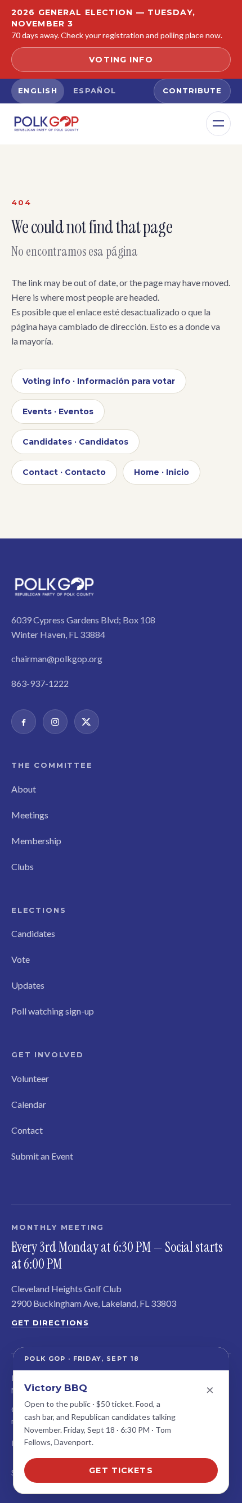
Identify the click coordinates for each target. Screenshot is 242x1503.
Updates (27, 985)
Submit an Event (42, 1156)
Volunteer (30, 1078)
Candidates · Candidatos (75, 442)
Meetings (29, 814)
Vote (20, 959)
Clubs (22, 866)
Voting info (121, 60)
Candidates (33, 933)
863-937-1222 (40, 683)
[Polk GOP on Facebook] (23, 721)
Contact (27, 1130)
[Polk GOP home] (46, 123)
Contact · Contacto (64, 472)
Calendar (28, 1104)
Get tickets (121, 1470)
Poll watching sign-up (52, 1011)
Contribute (192, 90)
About (23, 789)
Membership (36, 840)
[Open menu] (218, 123)
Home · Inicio (161, 472)
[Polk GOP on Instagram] (55, 721)
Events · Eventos (58, 411)
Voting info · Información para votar (99, 381)
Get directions (50, 1322)
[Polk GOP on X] (86, 721)
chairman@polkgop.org (56, 658)
